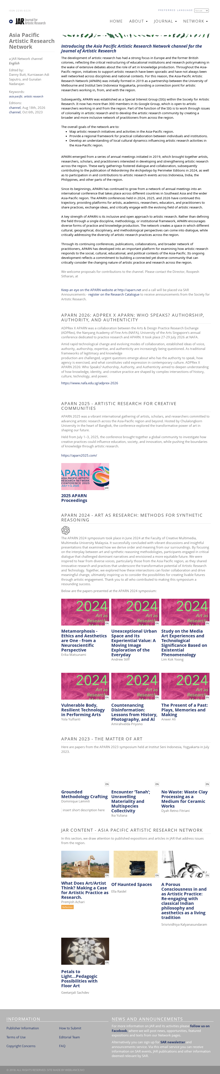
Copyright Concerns (20, 1046)
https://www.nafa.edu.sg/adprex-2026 (89, 383)
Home (116, 21)
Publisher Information (22, 1028)
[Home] (29, 21)
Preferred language (175, 10)
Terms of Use (16, 1037)
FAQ (62, 1046)
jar (106, 487)
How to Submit (70, 1028)
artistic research (33, 96)
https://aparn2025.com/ (79, 455)
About (137, 21)
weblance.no (74, 1070)
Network (194, 21)
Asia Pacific (16, 96)
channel (15, 107)
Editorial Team (69, 1037)
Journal (164, 21)
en (106, 623)
